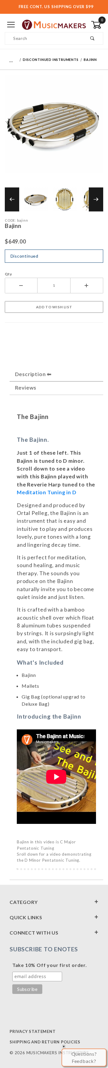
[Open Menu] (11, 25)
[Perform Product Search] (92, 38)
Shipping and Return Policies (45, 1042)
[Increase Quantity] (86, 285)
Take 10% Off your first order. (49, 965)
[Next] (96, 199)
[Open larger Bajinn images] (54, 128)
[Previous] (12, 199)
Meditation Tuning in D (46, 492)
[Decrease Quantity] (21, 285)
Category (24, 902)
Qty (8, 274)
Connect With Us (34, 932)
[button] (36, 199)
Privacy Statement (33, 1031)
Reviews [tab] (26, 387)
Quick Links (26, 917)
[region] (54, 199)
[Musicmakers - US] (54, 24)
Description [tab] (30, 374)
